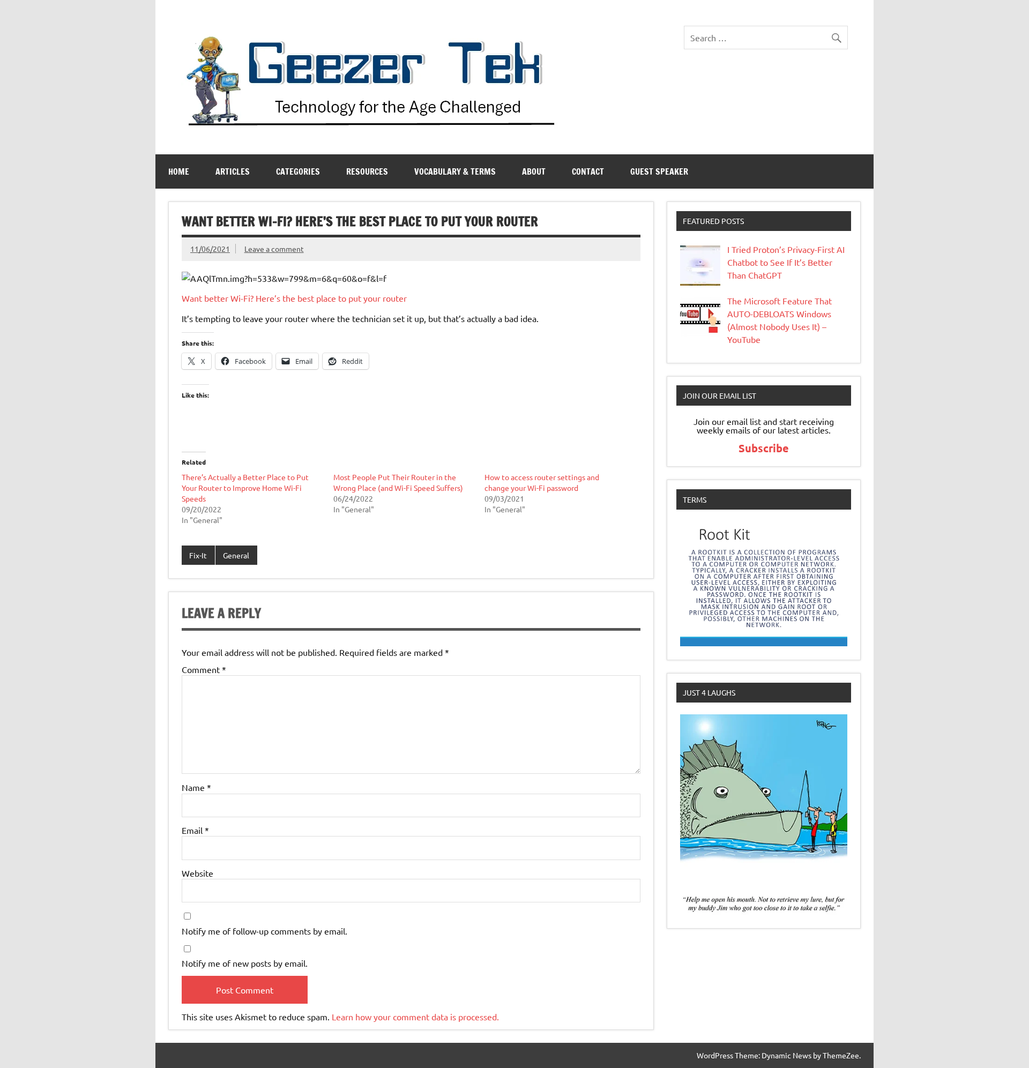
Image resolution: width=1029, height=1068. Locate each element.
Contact (588, 171)
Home (178, 171)
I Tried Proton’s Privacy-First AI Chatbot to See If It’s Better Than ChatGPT (786, 262)
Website (197, 873)
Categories (298, 171)
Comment (204, 669)
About (534, 171)
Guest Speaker (659, 171)
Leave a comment (274, 248)
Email (195, 830)
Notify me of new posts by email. (245, 963)
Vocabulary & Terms (455, 171)
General (236, 555)
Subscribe (764, 448)
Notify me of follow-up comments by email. (264, 931)
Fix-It (198, 555)
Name (196, 787)
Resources (367, 171)
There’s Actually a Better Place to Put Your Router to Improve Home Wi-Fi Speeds (245, 487)
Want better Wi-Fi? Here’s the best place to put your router (294, 298)
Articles (232, 171)
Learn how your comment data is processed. (415, 1016)
